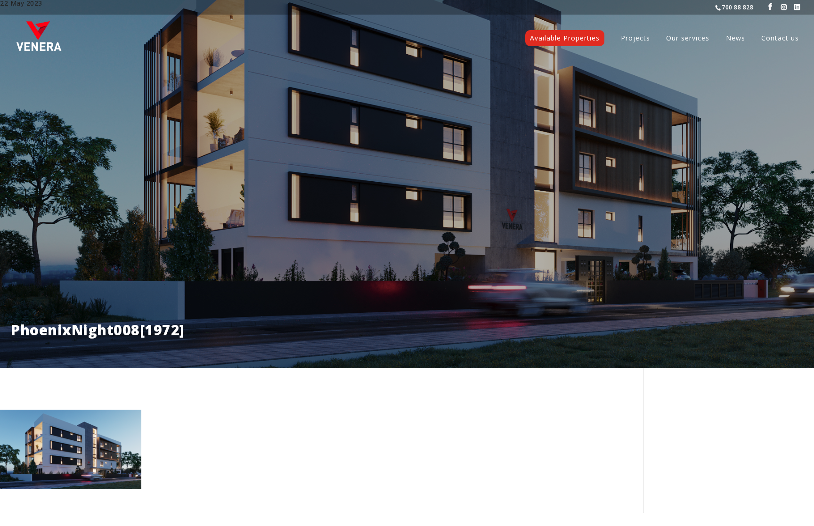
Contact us (780, 38)
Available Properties (565, 37)
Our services (687, 38)
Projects (635, 38)
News (735, 38)
